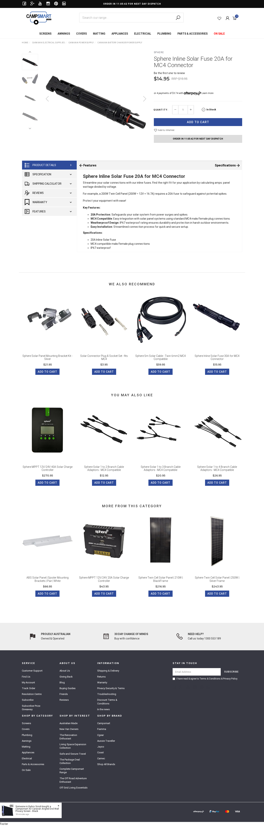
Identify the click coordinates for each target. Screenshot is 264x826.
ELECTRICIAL (142, 33)
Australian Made (68, 723)
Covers (26, 729)
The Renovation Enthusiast (68, 737)
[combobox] (131, 17)
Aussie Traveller (106, 740)
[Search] (178, 17)
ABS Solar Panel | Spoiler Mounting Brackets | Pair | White (47, 579)
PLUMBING (164, 33)
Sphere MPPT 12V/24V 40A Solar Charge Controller (47, 468)
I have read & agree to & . (207, 678)
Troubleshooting (106, 694)
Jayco (100, 746)
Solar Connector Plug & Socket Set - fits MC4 (104, 357)
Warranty (39, 202)
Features (39, 211)
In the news (103, 709)
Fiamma (101, 729)
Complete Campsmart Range (72, 770)
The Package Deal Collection (70, 761)
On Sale (26, 770)
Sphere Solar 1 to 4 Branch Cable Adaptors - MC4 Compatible (217, 468)
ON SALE (219, 33)
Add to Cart (198, 122)
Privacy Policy (230, 678)
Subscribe (27, 699)
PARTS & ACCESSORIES (192, 33)
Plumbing (27, 735)
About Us (65, 670)
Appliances (28, 752)
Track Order (28, 688)
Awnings (27, 740)
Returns (101, 676)
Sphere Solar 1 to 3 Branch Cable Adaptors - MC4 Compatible (161, 468)
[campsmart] (38, 17)
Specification (41, 174)
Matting (26, 746)
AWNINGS (64, 33)
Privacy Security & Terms (111, 688)
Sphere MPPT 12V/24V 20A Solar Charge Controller (104, 579)
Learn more (207, 93)
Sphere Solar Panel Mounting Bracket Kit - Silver (47, 357)
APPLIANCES (120, 33)
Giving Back (66, 676)
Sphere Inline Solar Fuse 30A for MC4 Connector (217, 357)
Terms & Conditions (210, 678)
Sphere (159, 52)
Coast (100, 752)
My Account (28, 682)
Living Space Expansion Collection (73, 746)
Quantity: (160, 110)
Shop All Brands (106, 764)
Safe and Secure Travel (73, 753)
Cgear (100, 735)
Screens (26, 723)
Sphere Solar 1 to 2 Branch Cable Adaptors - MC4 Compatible (104, 468)
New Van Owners (69, 729)
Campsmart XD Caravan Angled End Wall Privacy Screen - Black (37, 809)
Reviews (38, 192)
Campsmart (103, 723)
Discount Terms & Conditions (107, 701)
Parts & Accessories (33, 764)
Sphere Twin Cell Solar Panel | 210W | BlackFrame (160, 579)
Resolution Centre (32, 694)
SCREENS (45, 33)
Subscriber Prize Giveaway (31, 707)
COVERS (81, 33)
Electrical (27, 758)
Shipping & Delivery (108, 670)
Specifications (225, 165)
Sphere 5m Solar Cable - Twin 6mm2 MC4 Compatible (160, 357)
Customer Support (32, 670)
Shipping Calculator (46, 183)
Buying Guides (68, 688)
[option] (96, 102)
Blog (62, 682)
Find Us (26, 676)
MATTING (99, 33)
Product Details (44, 165)
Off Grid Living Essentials (74, 787)
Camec (101, 758)
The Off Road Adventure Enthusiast (73, 780)
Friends (64, 694)
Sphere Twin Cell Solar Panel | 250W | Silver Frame (217, 579)
